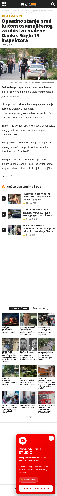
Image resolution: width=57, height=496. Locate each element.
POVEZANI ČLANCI (19, 308)
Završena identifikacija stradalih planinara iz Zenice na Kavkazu (10, 330)
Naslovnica (6, 11)
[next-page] (30, 417)
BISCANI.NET (14, 488)
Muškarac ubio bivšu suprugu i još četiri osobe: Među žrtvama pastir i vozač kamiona (46, 409)
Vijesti (14, 11)
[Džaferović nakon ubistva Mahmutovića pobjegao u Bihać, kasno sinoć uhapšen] (28, 344)
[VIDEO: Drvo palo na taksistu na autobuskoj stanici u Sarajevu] (10, 371)
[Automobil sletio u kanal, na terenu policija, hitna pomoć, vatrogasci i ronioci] (46, 344)
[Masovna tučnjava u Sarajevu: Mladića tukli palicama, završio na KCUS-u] (28, 371)
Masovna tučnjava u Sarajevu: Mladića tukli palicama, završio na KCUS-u (28, 381)
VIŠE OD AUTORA (38, 308)
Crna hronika (24, 11)
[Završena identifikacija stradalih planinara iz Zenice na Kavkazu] (10, 319)
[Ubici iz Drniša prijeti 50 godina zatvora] (28, 397)
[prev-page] (26, 417)
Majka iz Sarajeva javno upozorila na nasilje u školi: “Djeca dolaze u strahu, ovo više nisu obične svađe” (46, 383)
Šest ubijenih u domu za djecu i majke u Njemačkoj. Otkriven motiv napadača (46, 331)
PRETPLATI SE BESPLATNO (35, 488)
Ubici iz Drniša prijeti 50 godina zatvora (28, 406)
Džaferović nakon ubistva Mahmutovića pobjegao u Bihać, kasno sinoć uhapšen (28, 355)
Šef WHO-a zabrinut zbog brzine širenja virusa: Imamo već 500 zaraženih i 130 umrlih (9, 409)
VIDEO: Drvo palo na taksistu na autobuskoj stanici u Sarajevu (10, 381)
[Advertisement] (28, 269)
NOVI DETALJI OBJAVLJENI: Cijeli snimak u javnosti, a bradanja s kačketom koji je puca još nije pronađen (10, 356)
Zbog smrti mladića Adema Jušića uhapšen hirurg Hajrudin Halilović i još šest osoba (27, 331)
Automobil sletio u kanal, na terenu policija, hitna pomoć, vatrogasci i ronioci (46, 355)
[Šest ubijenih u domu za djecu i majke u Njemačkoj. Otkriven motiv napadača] (46, 319)
